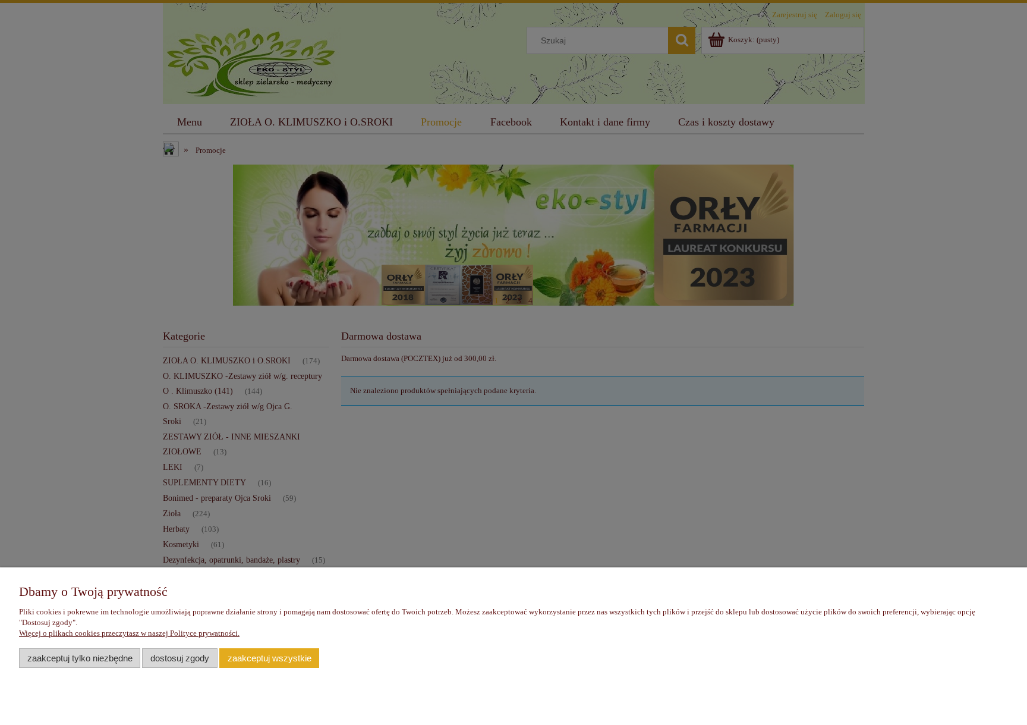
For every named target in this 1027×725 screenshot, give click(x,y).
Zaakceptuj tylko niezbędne (80, 658)
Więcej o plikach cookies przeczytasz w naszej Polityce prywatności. (129, 633)
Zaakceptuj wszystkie (269, 658)
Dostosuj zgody (179, 658)
